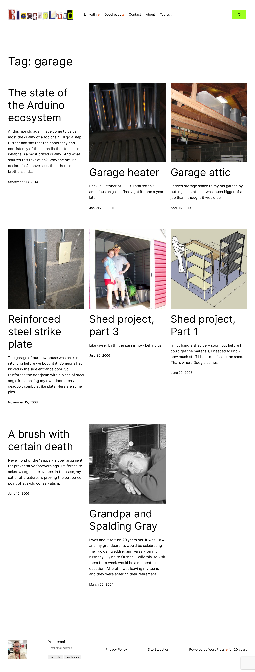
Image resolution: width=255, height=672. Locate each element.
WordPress (216, 649)
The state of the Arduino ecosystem (37, 105)
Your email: (57, 642)
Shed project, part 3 (121, 325)
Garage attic (200, 172)
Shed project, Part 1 (203, 325)
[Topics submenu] (172, 15)
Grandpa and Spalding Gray (123, 520)
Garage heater (124, 172)
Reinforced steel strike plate (34, 331)
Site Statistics (158, 649)
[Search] (239, 14)
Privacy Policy (116, 649)
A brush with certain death (40, 440)
